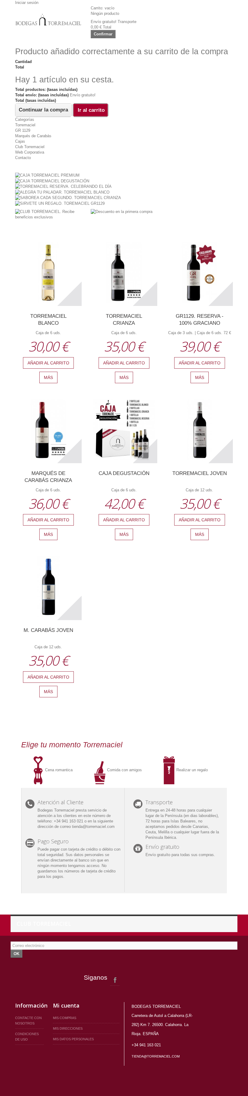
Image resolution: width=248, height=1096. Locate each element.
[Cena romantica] (38, 769)
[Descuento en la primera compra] (121, 211)
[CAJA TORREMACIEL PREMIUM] (47, 175)
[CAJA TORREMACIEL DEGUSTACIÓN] (52, 180)
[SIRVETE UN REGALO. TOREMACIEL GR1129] (60, 203)
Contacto (23, 157)
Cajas (20, 141)
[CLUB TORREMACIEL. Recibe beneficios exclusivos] (48, 214)
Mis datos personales (73, 1039)
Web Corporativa (29, 152)
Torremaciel (25, 125)
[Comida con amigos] (100, 769)
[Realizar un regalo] (169, 769)
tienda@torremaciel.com (156, 1056)
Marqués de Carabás (33, 136)
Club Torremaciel (29, 146)
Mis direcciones (68, 1028)
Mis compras (64, 1018)
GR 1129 (22, 130)
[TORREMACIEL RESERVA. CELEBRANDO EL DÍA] (63, 186)
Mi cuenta (66, 1005)
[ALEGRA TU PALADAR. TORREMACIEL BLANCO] (62, 192)
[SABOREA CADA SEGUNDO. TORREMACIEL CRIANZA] (68, 197)
